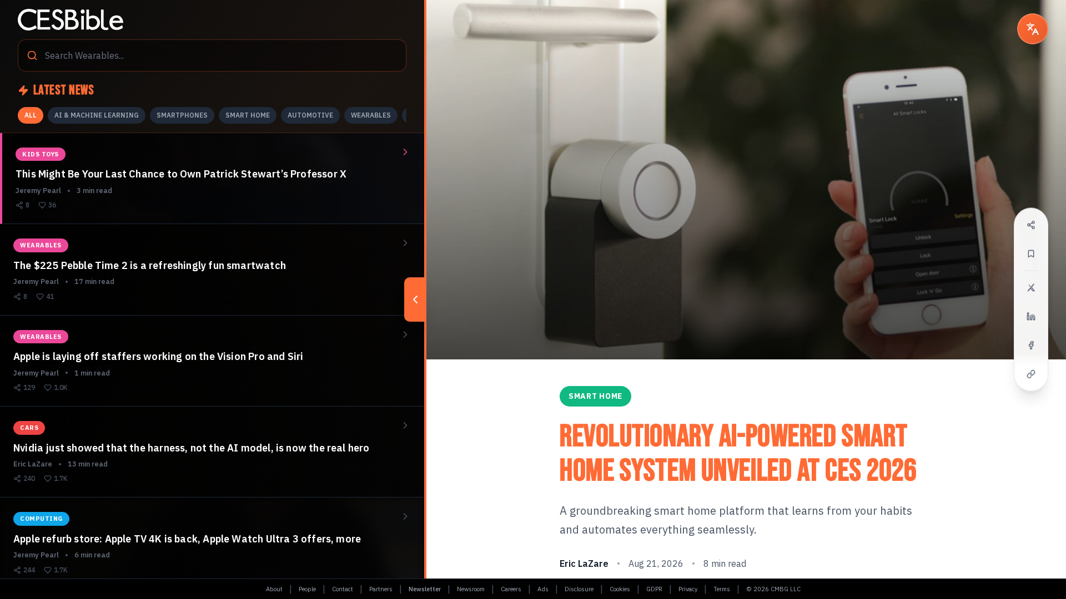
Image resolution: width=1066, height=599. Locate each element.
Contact (342, 589)
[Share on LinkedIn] (1031, 316)
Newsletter (425, 589)
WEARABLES (371, 115)
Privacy (687, 589)
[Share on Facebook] (1031, 345)
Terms (721, 589)
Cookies (620, 589)
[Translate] (1032, 28)
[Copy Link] (1031, 374)
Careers (511, 589)
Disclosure (579, 589)
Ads (543, 589)
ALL (30, 115)
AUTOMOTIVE (310, 115)
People (307, 589)
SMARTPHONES (182, 115)
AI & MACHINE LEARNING (96, 115)
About (274, 589)
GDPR (654, 589)
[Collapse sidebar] (415, 299)
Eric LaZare (584, 563)
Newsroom (471, 589)
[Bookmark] (1031, 254)
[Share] (1031, 225)
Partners (381, 589)
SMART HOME (247, 115)
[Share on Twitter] (1031, 288)
